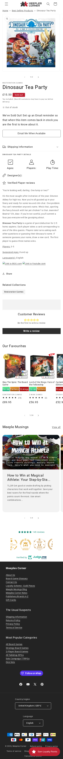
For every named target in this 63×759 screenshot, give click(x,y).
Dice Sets (10, 662)
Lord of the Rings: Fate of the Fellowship (42, 383)
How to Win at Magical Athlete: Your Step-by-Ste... (28, 477)
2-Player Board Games (17, 651)
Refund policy (36, 746)
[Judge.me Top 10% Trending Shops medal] (45, 544)
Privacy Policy (13, 624)
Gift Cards (11, 600)
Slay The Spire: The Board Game (15, 383)
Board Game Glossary (17, 578)
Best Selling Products (22, 10)
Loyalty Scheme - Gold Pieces (20, 586)
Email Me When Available (31, 133)
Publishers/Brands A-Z (17, 596)
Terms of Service (14, 627)
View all (56, 427)
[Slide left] (25, 77)
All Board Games (14, 644)
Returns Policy (13, 620)
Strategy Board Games (17, 648)
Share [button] (9, 273)
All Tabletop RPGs (15, 655)
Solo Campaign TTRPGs (17, 658)
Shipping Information (16, 617)
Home (5, 10)
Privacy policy (51, 746)
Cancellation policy (33, 756)
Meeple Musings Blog (16, 589)
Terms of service (14, 751)
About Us (10, 575)
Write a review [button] (31, 331)
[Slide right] (38, 77)
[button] (6, 4)
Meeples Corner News (16, 593)
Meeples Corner (19, 746)
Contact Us (11, 582)
